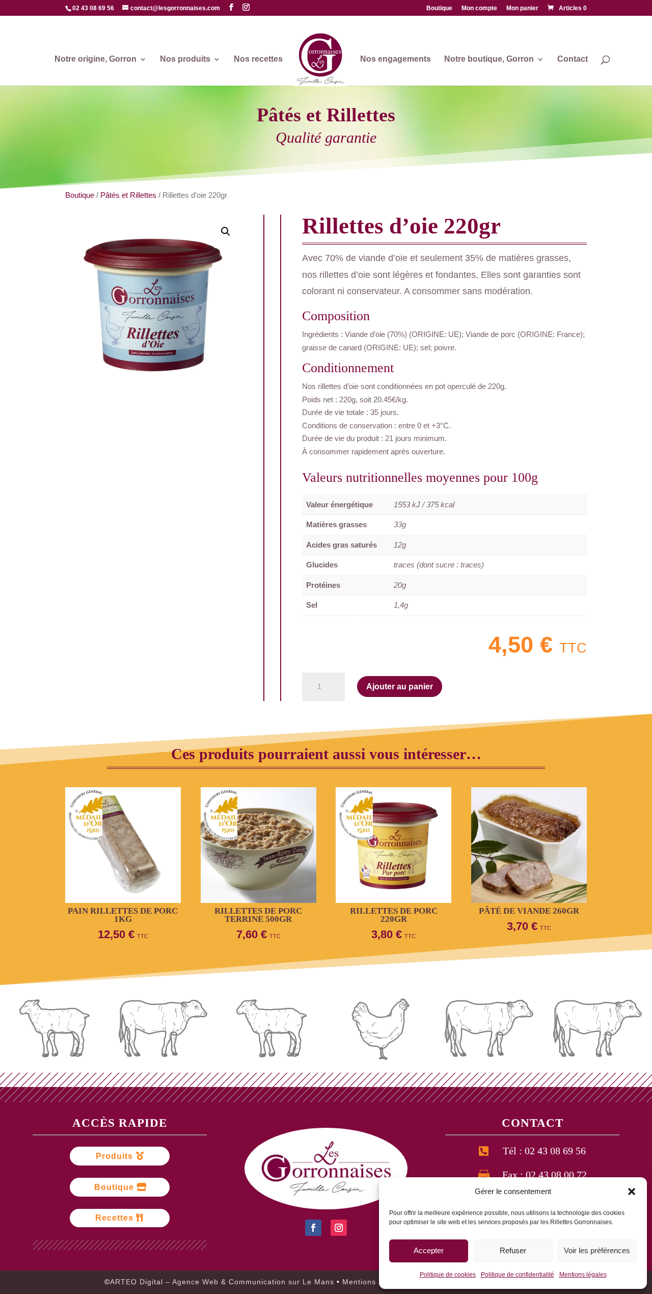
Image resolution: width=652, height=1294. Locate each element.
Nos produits (185, 59)
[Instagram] (246, 7)
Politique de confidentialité (517, 1274)
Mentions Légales (375, 1282)
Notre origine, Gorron (96, 59)
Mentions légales (583, 1274)
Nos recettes (258, 59)
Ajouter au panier (399, 686)
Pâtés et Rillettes (326, 115)
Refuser (513, 1250)
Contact (572, 59)
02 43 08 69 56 (93, 8)
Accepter (429, 1250)
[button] (632, 1191)
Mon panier (522, 8)
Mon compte (479, 8)
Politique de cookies (448, 1274)
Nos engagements (395, 59)
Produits (114, 1156)
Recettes (114, 1217)
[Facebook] (231, 7)
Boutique (439, 8)
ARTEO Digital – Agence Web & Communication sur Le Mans (223, 1282)
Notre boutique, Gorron (489, 59)
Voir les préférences (597, 1250)
